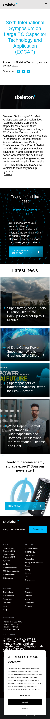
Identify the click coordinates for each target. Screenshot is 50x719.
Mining (27, 570)
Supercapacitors (10, 568)
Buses (27, 566)
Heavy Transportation (34, 562)
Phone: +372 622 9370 (12, 622)
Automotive (29, 559)
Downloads (7, 599)
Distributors (29, 603)
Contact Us (38, 529)
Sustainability (8, 596)
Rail (26, 577)
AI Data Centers (31, 548)
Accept (25, 702)
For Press (7, 603)
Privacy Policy (16, 677)
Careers (28, 596)
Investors (29, 599)
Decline (25, 708)
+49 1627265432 (24, 638)
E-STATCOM (30, 552)
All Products (8, 578)
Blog (5, 610)
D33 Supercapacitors (11, 571)
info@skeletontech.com (14, 529)
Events (8, 174)
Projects (28, 606)
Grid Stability (30, 556)
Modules (6, 564)
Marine (28, 573)
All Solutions (30, 580)
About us (28, 592)
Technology (8, 592)
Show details (25, 695)
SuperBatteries (9, 575)
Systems (6, 561)
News (5, 606)
